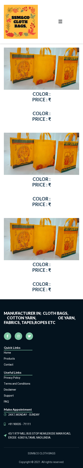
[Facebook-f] (7, 336)
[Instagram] (18, 336)
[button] (60, 21)
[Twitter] (29, 336)
